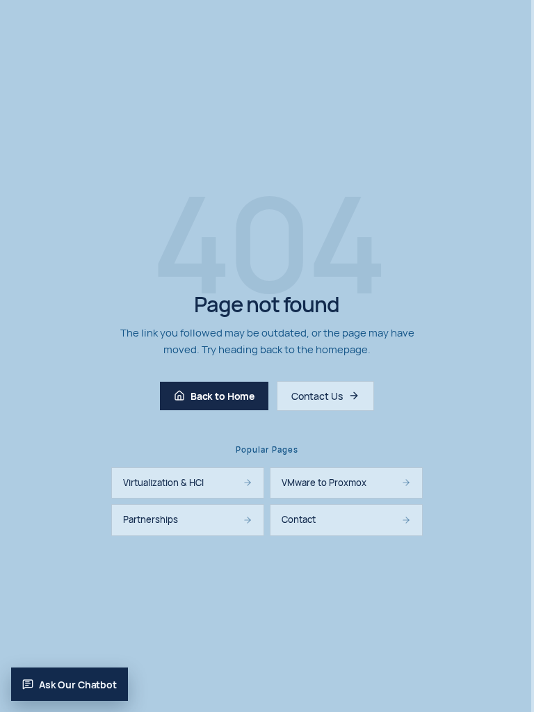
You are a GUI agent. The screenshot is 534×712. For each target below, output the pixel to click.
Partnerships (150, 519)
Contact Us (317, 396)
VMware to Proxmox (324, 482)
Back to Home (222, 396)
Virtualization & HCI (163, 482)
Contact (299, 519)
